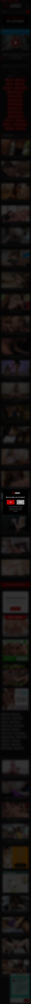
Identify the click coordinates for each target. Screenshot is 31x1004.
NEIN (20, 502)
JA (10, 502)
